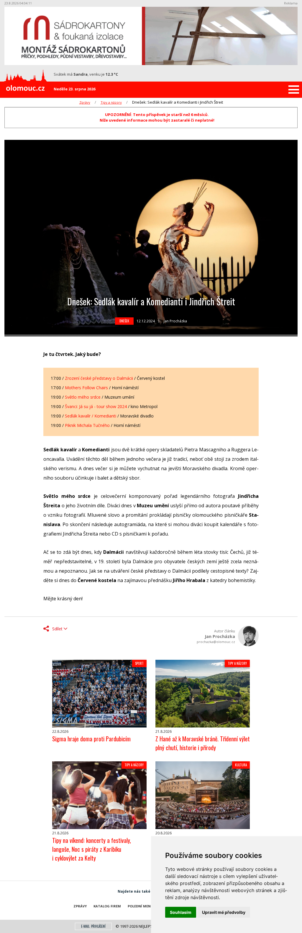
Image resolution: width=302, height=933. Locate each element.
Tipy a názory (111, 102)
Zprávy (84, 102)
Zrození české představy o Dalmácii (99, 378)
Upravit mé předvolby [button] (223, 912)
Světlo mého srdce (83, 397)
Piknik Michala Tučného (87, 425)
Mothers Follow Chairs (86, 387)
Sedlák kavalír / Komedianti (90, 416)
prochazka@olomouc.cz (216, 641)
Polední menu (140, 906)
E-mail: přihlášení (93, 926)
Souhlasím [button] (180, 912)
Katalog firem (107, 906)
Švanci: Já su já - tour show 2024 (96, 406)
